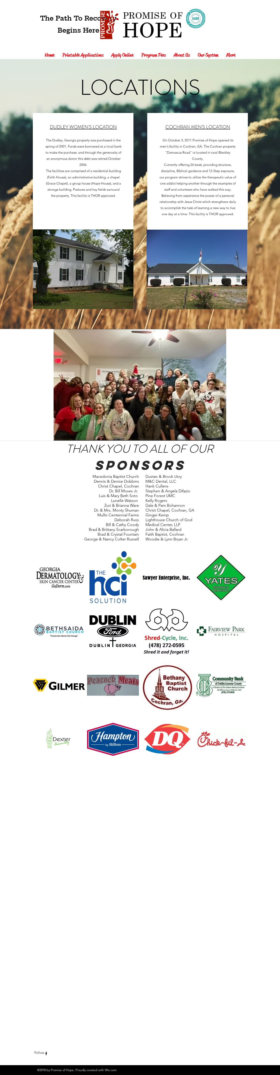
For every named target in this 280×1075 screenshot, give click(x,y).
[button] (136, 385)
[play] (215, 436)
